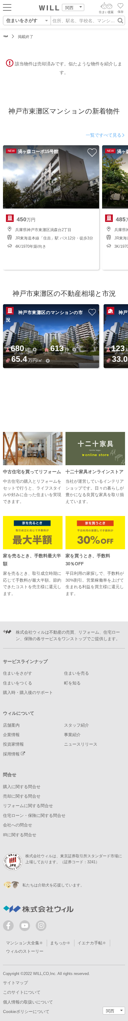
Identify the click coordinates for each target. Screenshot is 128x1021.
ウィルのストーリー (24, 951)
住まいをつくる (17, 683)
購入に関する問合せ (21, 786)
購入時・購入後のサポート (28, 692)
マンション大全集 (22, 942)
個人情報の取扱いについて (28, 1002)
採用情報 (12, 754)
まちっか (58, 942)
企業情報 (11, 734)
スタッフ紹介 (76, 725)
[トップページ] (49, 7)
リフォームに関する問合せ (28, 805)
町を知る (72, 683)
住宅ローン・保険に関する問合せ (34, 815)
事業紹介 (72, 734)
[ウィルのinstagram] (41, 925)
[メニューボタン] (7, 7)
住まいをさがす (17, 673)
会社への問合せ (17, 825)
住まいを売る (76, 673)
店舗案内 (11, 725)
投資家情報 (13, 744)
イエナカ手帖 (89, 942)
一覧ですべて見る (103, 135)
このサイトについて (21, 992)
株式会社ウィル (5, 37)
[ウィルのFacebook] (9, 927)
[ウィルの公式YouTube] (26, 927)
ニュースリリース (80, 744)
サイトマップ (15, 982)
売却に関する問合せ (21, 796)
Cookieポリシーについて (26, 1011)
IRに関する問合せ (19, 834)
